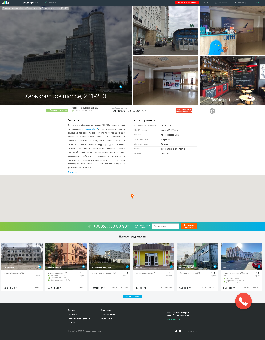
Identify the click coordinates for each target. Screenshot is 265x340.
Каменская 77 (10, 267)
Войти (259, 3)
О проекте (72, 314)
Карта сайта (106, 318)
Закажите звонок (243, 301)
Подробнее (73, 172)
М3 (180, 267)
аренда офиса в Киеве (22, 8)
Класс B (37, 8)
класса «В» (90, 129)
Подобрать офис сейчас (186, 2)
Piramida (227, 267)
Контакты (72, 323)
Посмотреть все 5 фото (231, 100)
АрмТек (95, 267)
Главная (6, 8)
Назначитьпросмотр (189, 226)
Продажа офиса (108, 314)
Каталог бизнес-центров (79, 318)
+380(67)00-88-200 (111, 226)
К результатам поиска (58, 110)
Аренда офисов (108, 310)
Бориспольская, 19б (57, 267)
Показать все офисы (132, 296)
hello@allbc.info (173, 319)
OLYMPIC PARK (142, 267)
